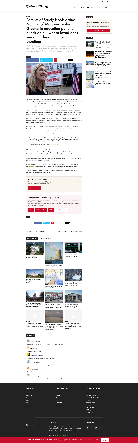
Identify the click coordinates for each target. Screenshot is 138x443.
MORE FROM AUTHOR (45, 238)
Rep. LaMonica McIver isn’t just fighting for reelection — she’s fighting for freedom (33, 281)
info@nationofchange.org (61, 435)
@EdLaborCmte (66, 140)
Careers (58, 398)
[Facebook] (102, 1)
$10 (31, 209)
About (57, 393)
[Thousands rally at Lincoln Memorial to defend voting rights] (35, 248)
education (33, 216)
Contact (58, 405)
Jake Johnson (31, 54)
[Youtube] (110, 1)
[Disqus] (54, 359)
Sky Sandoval (98, 47)
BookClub (28, 402)
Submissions (59, 402)
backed (32, 166)
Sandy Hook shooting (70, 216)
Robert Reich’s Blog (91, 393)
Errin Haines (98, 67)
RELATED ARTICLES (32, 238)
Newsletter (29, 395)
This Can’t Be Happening (92, 395)
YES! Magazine (89, 410)
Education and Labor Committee (44, 216)
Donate (97, 7)
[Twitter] (108, 1)
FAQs (57, 400)
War (46, 284)
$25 (38, 209)
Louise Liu (97, 59)
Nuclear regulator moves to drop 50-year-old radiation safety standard (103, 73)
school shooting (30, 218)
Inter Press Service (90, 407)
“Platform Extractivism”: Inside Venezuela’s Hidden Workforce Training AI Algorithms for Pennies (34, 325)
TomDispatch (89, 400)
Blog (27, 400)
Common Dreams (36, 56)
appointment (54, 101)
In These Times (90, 412)
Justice (28, 16)
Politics (28, 254)
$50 (44, 209)
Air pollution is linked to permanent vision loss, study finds (70, 232)
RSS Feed (28, 405)
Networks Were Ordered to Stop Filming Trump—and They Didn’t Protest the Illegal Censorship (103, 54)
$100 (51, 209)
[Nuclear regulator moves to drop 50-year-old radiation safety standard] (54, 253)
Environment (48, 263)
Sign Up (104, 7)
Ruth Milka (97, 77)
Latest (82, 7)
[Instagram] (105, 1)
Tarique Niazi (98, 86)
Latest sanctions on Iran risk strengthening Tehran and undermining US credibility (71, 306)
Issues (75, 7)
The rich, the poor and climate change (36, 231)
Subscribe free (34, 188)
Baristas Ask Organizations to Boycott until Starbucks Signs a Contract (72, 256)
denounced (35, 133)
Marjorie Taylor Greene (58, 216)
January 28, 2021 (54, 144)
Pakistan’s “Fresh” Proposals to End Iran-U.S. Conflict (103, 83)
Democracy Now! (90, 402)
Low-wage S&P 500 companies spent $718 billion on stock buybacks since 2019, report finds (53, 306)
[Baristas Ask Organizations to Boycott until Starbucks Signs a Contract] (73, 247)
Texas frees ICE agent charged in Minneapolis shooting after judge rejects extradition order (34, 305)
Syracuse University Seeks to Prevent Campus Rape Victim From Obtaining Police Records (73, 283)
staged (59, 103)
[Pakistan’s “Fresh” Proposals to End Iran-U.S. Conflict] (54, 277)
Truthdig (88, 405)
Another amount (61, 209)
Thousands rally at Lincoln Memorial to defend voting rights (103, 44)
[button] (110, 7)
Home (28, 393)
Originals (90, 7)
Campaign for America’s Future (94, 398)
